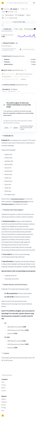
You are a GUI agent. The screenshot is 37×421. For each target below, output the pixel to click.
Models (3, 399)
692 (27, 9)
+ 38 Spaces (23, 79)
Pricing (3, 407)
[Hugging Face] (2, 415)
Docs (2, 410)
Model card (7, 29)
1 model (33, 64)
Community (30, 29)
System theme (8, 375)
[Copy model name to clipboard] (18, 9)
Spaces (3, 405)
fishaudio (6, 9)
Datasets (4, 402)
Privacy (3, 385)
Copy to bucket (19, 22)
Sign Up (16, 127)
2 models (33, 59)
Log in (6, 127)
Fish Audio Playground (20, 201)
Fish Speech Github (17, 199)
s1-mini (13, 9)
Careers (3, 390)
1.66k (15, 11)
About (3, 388)
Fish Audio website (7, 204)
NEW (17, 43)
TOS (2, 382)
